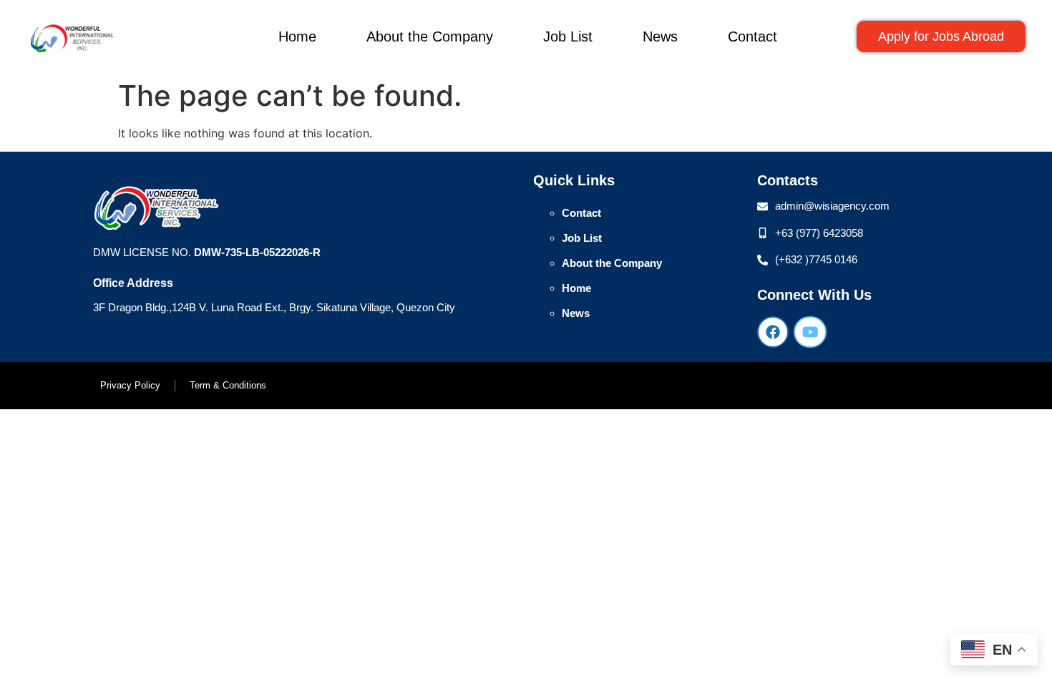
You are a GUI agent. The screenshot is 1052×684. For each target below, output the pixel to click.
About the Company (429, 36)
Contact (752, 36)
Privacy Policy (130, 385)
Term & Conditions (228, 385)
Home (297, 36)
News (660, 36)
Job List (568, 36)
